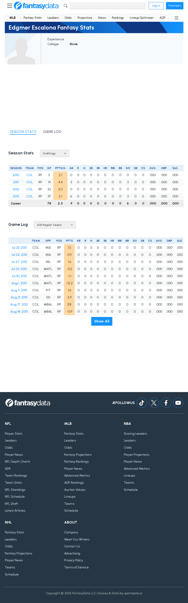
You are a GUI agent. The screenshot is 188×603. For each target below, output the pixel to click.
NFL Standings (15, 490)
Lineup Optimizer (142, 17)
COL (29, 175)
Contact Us (72, 546)
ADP (162, 17)
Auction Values (74, 490)
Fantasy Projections (77, 455)
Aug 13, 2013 (19, 297)
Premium (175, 5)
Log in (156, 5)
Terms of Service (76, 567)
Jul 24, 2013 (19, 255)
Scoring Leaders (135, 434)
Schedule (71, 511)
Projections (84, 17)
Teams (69, 504)
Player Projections (136, 455)
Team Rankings (16, 475)
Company (71, 532)
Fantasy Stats (32, 17)
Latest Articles (15, 511)
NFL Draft (11, 504)
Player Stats (13, 434)
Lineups (69, 497)
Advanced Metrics (77, 475)
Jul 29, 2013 (19, 269)
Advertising (72, 553)
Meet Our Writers (76, 539)
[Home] (36, 5)
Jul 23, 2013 (19, 248)
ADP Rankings (74, 483)
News (102, 17)
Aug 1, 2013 (19, 283)
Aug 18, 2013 (19, 312)
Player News (14, 455)
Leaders (53, 17)
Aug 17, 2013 (19, 304)
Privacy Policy (73, 560)
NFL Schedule (15, 497)
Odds (68, 17)
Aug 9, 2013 (19, 290)
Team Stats (13, 483)
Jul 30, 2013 (19, 276)
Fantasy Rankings (76, 462)
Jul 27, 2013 (19, 262)
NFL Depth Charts (17, 462)
